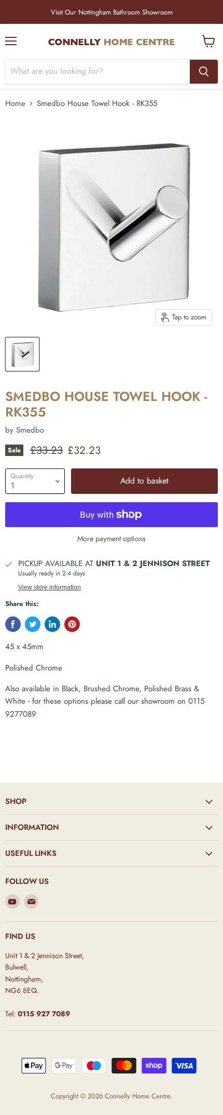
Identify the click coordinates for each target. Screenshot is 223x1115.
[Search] (204, 72)
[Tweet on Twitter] (32, 624)
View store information (49, 587)
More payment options (111, 538)
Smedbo (30, 430)
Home (15, 103)
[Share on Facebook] (13, 624)
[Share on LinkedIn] (52, 624)
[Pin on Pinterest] (72, 624)
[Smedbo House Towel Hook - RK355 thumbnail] (22, 354)
